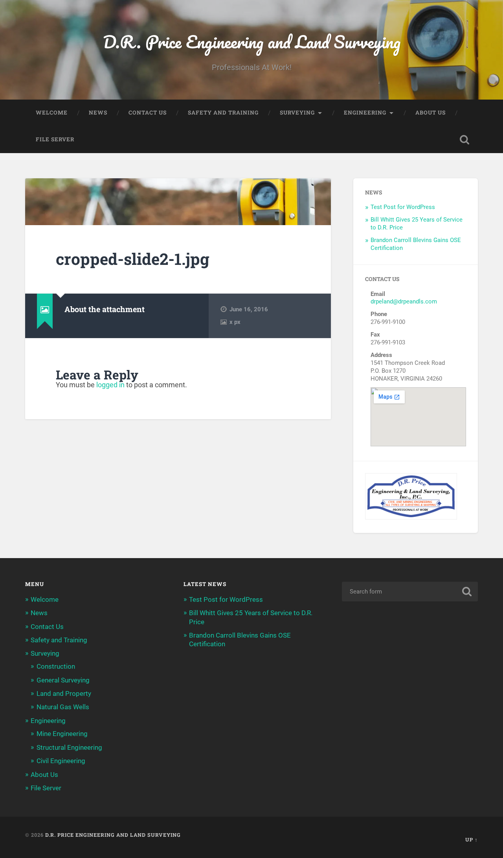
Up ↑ (471, 839)
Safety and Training (223, 112)
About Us (430, 112)
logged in (110, 385)
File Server (55, 139)
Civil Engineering (61, 761)
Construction (56, 666)
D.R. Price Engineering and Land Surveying (251, 41)
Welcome (52, 112)
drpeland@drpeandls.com (404, 301)
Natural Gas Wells (63, 707)
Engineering (365, 112)
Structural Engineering (69, 747)
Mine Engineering (62, 734)
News (98, 112)
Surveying (297, 112)
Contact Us (148, 112)
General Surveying (63, 680)
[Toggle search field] (464, 139)
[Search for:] (410, 591)
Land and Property (64, 693)
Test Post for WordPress (403, 207)
